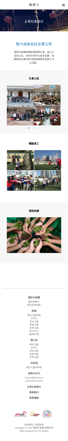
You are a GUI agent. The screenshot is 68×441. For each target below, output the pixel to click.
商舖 (34, 310)
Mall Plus (34, 331)
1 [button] (29, 128)
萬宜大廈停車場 (34, 367)
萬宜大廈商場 (34, 315)
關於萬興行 (34, 301)
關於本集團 (34, 297)
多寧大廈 (34, 328)
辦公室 (34, 340)
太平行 (34, 318)
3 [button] (38, 128)
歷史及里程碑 (34, 305)
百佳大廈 (34, 321)
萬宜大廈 (34, 344)
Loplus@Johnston (34, 380)
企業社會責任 (34, 386)
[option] (34, 105)
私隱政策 (39, 424)
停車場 (34, 363)
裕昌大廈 (34, 324)
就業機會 (34, 397)
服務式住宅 (34, 373)
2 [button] (33, 128)
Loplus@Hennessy (34, 377)
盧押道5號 (34, 334)
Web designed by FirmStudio (34, 431)
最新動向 (34, 392)
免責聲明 (29, 424)
